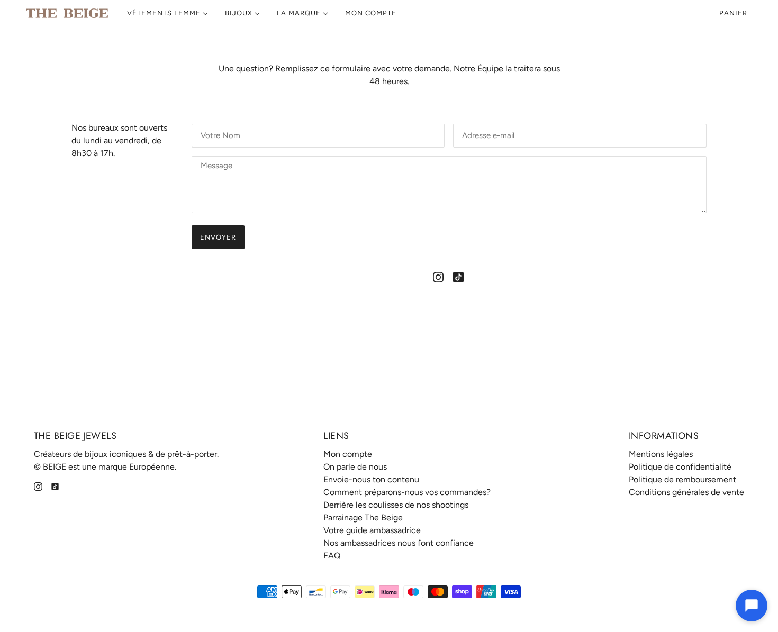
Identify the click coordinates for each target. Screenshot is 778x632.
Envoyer (218, 237)
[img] (438, 277)
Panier (734, 13)
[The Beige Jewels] (66, 13)
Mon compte (347, 454)
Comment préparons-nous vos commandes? (407, 492)
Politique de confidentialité (680, 467)
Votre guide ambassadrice (372, 530)
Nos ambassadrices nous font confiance (398, 543)
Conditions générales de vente (686, 492)
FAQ (331, 556)
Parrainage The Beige (363, 517)
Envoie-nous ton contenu (371, 479)
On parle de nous (355, 467)
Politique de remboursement (682, 479)
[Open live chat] (751, 605)
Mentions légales (661, 454)
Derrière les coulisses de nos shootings (395, 505)
